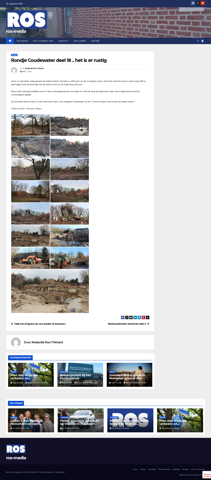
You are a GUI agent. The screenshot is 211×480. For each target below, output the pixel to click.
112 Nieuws (64, 417)
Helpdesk (176, 469)
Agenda (14, 417)
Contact (63, 41)
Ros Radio (22, 41)
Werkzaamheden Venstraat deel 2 (127, 323)
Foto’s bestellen (164, 469)
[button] (198, 41)
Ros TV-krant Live (43, 41)
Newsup (47, 472)
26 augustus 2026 (120, 428)
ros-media (16, 31)
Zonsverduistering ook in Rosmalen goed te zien (127, 376)
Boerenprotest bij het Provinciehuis (75, 376)
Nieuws (14, 55)
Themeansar (60, 472)
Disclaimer (80, 41)
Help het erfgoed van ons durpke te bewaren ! (40, 323)
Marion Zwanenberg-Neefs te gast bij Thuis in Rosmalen (129, 424)
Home (135, 469)
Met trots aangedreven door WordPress (21, 472)
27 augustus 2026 (21, 428)
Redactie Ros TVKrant (34, 68)
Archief (95, 41)
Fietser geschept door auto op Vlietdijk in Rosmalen (79, 422)
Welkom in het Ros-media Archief (192, 475)
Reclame (185, 469)
